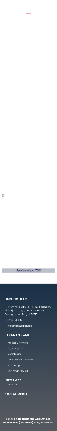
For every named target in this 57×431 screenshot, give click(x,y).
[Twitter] (27, 402)
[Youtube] (38, 402)
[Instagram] (17, 402)
